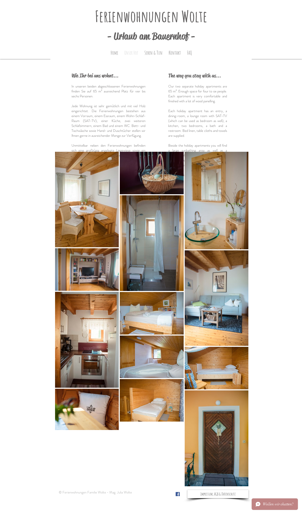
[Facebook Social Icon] (178, 494)
